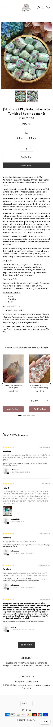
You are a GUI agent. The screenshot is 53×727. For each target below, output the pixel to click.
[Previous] (2, 55)
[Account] (39, 8)
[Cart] (48, 8)
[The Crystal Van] (26, 7)
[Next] (50, 55)
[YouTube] (30, 710)
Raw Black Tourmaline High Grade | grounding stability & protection (23, 622)
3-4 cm (32, 138)
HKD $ (24, 704)
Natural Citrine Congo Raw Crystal (13, 386)
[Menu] (5, 8)
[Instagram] (23, 710)
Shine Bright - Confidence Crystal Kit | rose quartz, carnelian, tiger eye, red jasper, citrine (26, 546)
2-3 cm (20, 138)
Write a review (21, 435)
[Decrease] (22, 149)
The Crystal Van (29, 720)
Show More (26, 644)
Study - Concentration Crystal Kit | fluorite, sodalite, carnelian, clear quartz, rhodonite (25, 464)
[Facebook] (26, 710)
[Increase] (31, 149)
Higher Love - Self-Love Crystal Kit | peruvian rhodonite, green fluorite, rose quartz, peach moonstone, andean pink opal (25, 580)
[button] (43, 7)
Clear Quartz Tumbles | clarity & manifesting (39, 386)
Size (26, 133)
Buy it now (26, 165)
